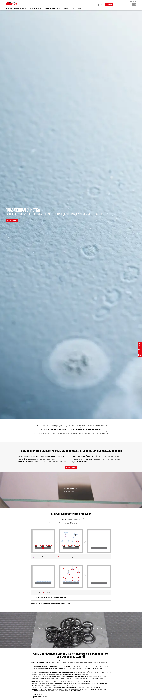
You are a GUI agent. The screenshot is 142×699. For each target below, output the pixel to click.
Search (134, 4)
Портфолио (79, 8)
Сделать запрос (12, 220)
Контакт (109, 4)
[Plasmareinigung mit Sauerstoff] (71, 552)
